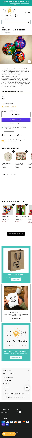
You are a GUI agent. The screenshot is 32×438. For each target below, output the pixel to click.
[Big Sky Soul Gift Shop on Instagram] (17, 412)
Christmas (15, 148)
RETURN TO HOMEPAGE (16, 234)
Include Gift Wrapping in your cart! (19, 3)
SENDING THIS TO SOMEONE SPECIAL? (12, 91)
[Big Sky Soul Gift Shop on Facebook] (20, 412)
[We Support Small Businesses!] (16, 337)
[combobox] (16, 22)
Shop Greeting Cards (16, 318)
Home (3, 27)
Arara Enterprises (6, 32)
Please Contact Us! (16, 357)
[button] (27, 387)
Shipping (4, 111)
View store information (9, 131)
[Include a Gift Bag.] (16, 260)
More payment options (16, 123)
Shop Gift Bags (16, 279)
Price (3, 96)
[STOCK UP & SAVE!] (16, 298)
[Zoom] (29, 61)
